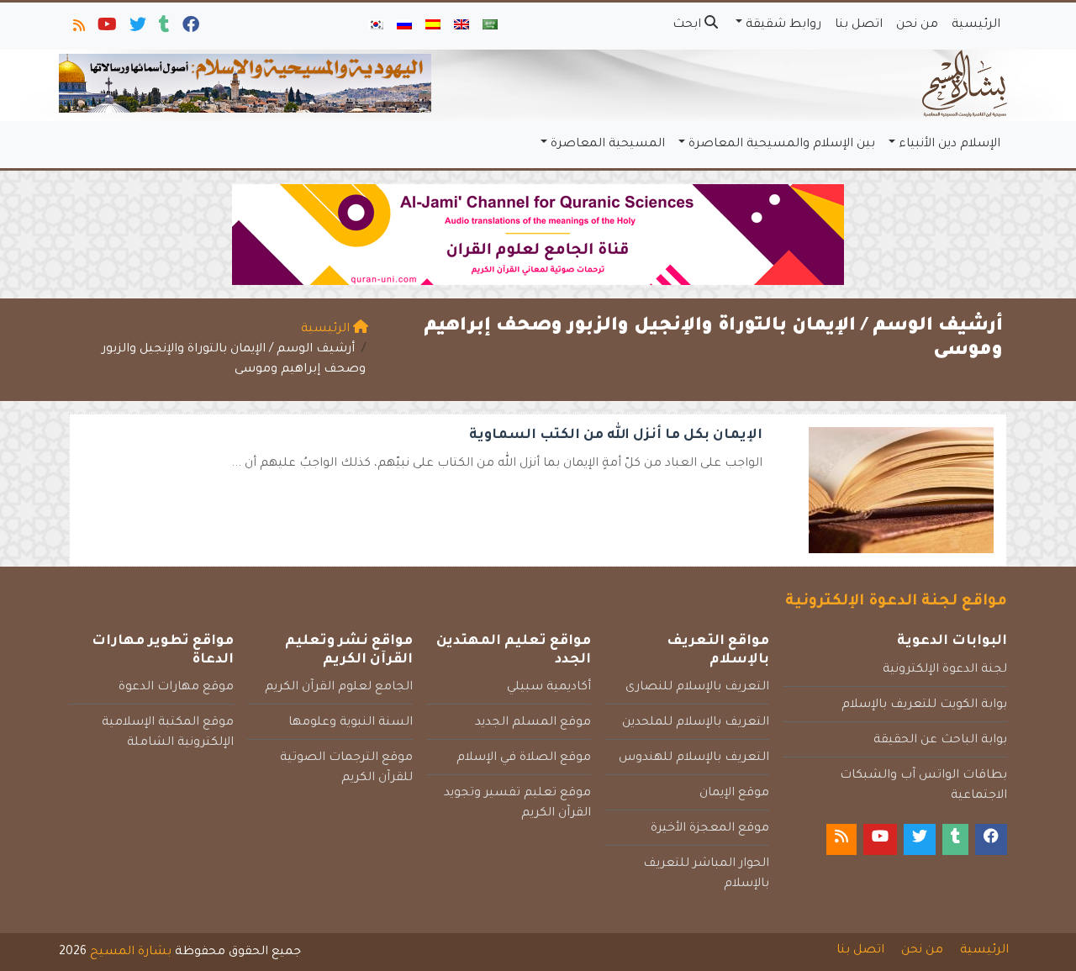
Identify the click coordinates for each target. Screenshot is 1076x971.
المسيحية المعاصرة (608, 144)
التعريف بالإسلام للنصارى (697, 687)
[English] (461, 26)
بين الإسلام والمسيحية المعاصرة (781, 144)
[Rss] (78, 28)
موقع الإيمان (734, 793)
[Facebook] (189, 28)
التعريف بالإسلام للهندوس (694, 758)
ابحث (688, 25)
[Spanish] (433, 26)
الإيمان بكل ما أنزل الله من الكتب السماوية (615, 435)
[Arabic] (490, 26)
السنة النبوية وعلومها (350, 723)
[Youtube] (106, 28)
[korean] (375, 26)
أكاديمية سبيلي (549, 687)
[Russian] (404, 26)
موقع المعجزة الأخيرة (710, 829)
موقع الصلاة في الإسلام (523, 758)
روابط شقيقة (783, 25)
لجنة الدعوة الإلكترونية (945, 670)
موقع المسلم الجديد (533, 723)
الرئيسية (976, 25)
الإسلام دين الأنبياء (949, 144)
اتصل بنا (859, 25)
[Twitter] (136, 28)
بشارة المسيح (130, 952)
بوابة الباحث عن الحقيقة (940, 740)
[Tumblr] (163, 28)
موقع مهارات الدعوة (176, 687)
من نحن (917, 25)
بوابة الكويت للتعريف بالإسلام (924, 705)
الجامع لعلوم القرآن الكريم (339, 687)
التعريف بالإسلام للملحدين (695, 723)
